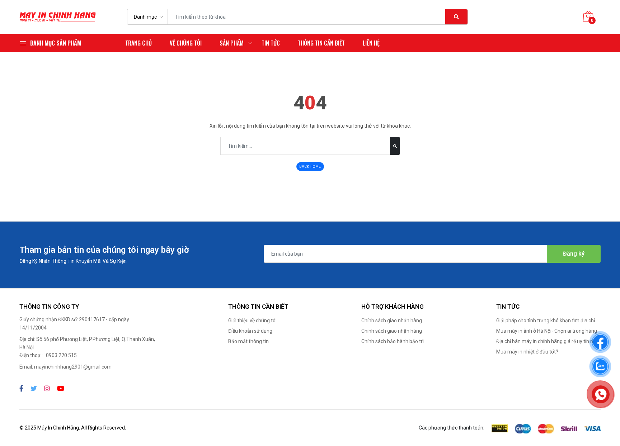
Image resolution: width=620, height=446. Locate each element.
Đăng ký (573, 253)
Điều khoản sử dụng (250, 331)
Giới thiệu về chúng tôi (252, 320)
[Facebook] (21, 388)
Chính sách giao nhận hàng (391, 320)
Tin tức (271, 43)
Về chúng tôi (186, 43)
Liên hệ (371, 43)
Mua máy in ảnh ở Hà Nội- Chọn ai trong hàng (546, 331)
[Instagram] (47, 388)
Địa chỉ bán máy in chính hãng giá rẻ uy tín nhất (548, 341)
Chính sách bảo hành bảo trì (392, 341)
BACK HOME (310, 167)
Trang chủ (138, 43)
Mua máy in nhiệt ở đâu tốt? (527, 352)
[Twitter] (33, 388)
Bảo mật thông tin (248, 341)
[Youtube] (60, 388)
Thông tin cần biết (321, 43)
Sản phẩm (232, 43)
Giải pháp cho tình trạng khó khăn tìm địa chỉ (545, 320)
